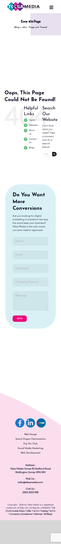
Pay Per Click (30, 444)
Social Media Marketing (30, 448)
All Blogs (48, 514)
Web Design (30, 434)
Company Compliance (21, 514)
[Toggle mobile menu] (51, 7)
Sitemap (38, 514)
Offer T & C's (32, 511)
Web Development (30, 453)
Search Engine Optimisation (30, 439)
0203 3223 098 (30, 492)
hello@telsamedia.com (30, 482)
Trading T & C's (47, 511)
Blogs (31, 148)
